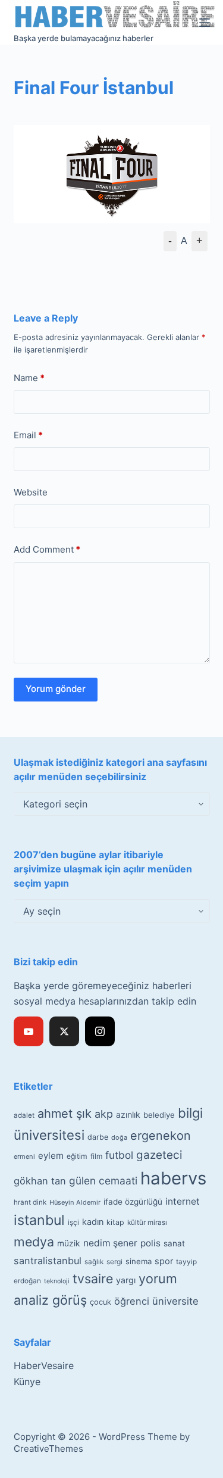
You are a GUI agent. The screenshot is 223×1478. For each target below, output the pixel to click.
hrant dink (30, 1202)
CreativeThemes (48, 1448)
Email (28, 435)
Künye (27, 1381)
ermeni (24, 1156)
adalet (24, 1115)
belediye (159, 1115)
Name (29, 377)
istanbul (39, 1220)
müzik (68, 1243)
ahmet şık (64, 1113)
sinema (138, 1261)
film (96, 1156)
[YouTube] (28, 1031)
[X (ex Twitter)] (64, 1031)
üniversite (175, 1301)
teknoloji (57, 1281)
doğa (119, 1137)
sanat (174, 1243)
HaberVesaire (44, 1365)
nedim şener (110, 1243)
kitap (115, 1222)
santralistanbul (47, 1261)
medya (34, 1241)
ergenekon (160, 1135)
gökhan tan (40, 1181)
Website (31, 492)
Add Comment (47, 549)
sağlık (93, 1262)
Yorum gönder (56, 688)
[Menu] (204, 22)
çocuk (100, 1302)
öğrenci (131, 1301)
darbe (97, 1137)
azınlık (128, 1114)
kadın (92, 1222)
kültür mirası (147, 1222)
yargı (126, 1280)
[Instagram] (100, 1031)
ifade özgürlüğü (132, 1201)
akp (104, 1114)
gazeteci (159, 1155)
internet (182, 1201)
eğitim (77, 1156)
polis (150, 1243)
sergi (114, 1261)
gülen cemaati (103, 1180)
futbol (119, 1155)
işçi (73, 1222)
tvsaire (93, 1278)
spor (164, 1261)
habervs (173, 1178)
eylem (51, 1155)
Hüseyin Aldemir (74, 1202)
